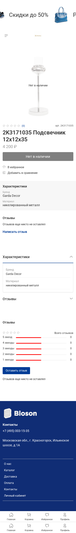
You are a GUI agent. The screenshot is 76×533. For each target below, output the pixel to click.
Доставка (10, 476)
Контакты (10, 489)
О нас (7, 464)
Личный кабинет (15, 495)
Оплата (9, 483)
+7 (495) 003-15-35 (16, 431)
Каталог (9, 470)
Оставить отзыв (16, 370)
